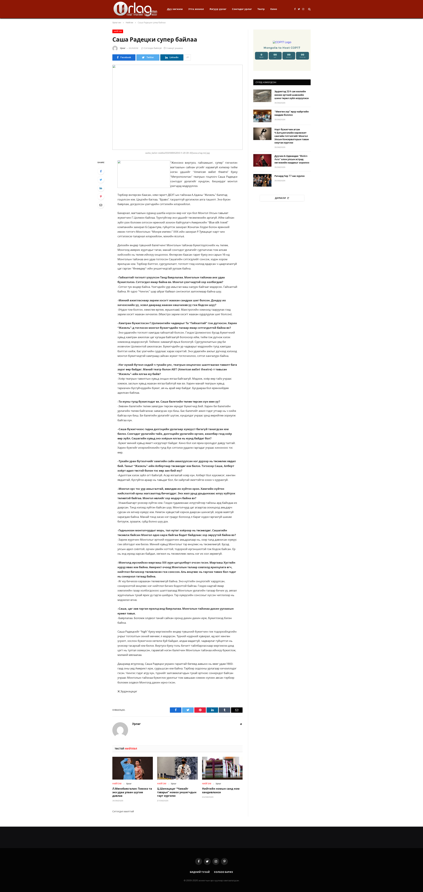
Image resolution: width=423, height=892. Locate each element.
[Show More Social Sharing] (187, 57)
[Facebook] (100, 171)
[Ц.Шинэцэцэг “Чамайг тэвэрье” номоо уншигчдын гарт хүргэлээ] (177, 768)
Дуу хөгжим (175, 9)
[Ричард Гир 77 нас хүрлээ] (262, 180)
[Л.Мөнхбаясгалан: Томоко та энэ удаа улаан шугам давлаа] (132, 768)
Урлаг (122, 48)
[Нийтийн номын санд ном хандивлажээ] (222, 768)
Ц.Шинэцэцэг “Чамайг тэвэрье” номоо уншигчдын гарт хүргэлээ (176, 792)
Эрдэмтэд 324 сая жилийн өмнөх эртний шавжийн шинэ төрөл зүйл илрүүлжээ (291, 94)
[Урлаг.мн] (135, 9)
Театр (261, 9)
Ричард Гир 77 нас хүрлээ (289, 176)
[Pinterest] (100, 196)
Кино (273, 9)
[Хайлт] (309, 9)
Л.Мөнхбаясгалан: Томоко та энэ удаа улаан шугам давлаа (132, 792)
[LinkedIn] (100, 188)
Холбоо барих (223, 872)
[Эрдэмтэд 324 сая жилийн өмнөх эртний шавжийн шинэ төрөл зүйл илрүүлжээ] (262, 95)
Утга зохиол (196, 9)
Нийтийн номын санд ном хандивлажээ (221, 790)
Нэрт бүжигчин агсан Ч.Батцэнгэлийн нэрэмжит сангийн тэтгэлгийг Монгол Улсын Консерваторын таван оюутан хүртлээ (291, 136)
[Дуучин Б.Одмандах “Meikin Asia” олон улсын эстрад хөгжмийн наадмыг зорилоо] (262, 160)
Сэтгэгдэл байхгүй (153, 48)
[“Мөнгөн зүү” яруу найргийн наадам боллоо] (262, 116)
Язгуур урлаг (218, 9)
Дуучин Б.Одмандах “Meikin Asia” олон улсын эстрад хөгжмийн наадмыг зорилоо (291, 159)
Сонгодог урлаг (242, 9)
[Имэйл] (100, 205)
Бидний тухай (200, 872)
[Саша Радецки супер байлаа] (177, 107)
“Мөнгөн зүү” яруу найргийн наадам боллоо (291, 113)
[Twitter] (100, 179)
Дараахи (280, 198)
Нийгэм (118, 31)
